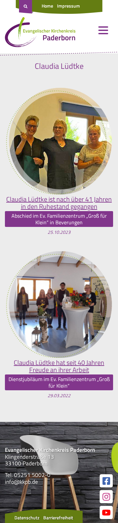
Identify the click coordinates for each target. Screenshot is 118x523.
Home (47, 5)
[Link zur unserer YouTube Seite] (106, 512)
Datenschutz (26, 517)
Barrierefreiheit (58, 517)
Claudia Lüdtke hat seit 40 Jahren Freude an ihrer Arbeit (59, 366)
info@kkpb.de (21, 482)
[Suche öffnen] (26, 7)
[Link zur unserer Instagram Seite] (106, 496)
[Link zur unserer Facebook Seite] (106, 480)
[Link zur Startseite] (40, 33)
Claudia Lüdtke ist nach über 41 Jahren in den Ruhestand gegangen (59, 203)
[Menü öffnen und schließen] (103, 30)
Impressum (68, 5)
